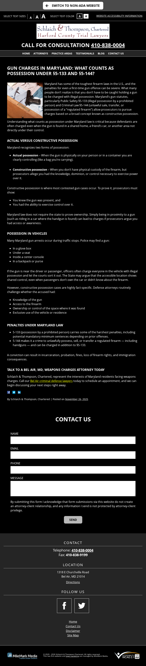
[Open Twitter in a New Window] (81, 605)
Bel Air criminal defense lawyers (51, 381)
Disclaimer (73, 631)
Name (15, 434)
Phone (15, 463)
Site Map (73, 635)
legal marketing (72, 656)
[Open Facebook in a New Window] (64, 605)
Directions (73, 582)
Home (26, 53)
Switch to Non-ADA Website (76, 5)
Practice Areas (62, 53)
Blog (101, 53)
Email (15, 448)
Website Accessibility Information (119, 15)
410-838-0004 (108, 45)
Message (17, 478)
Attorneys (40, 53)
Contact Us (116, 53)
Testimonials (85, 53)
